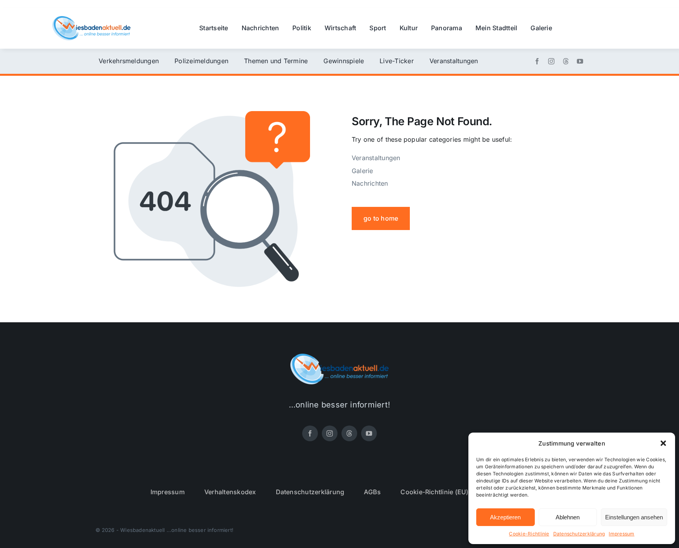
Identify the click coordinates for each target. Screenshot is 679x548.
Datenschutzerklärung (579, 534)
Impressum (621, 534)
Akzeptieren (505, 517)
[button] (663, 443)
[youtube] (580, 61)
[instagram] (551, 61)
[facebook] (537, 61)
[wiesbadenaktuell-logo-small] (91, 19)
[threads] (566, 61)
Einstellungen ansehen (634, 517)
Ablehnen (568, 517)
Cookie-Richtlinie (529, 534)
